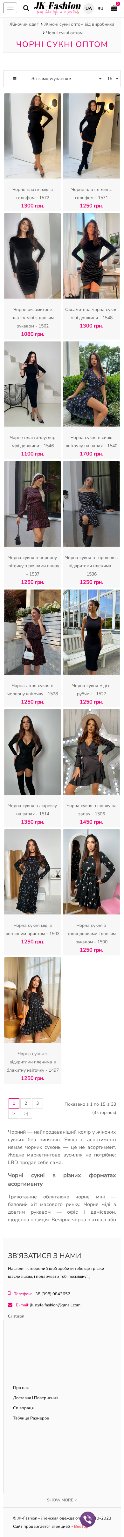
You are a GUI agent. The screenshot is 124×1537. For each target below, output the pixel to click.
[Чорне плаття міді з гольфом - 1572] (32, 137)
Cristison (16, 1316)
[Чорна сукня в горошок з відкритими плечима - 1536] (91, 505)
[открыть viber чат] (87, 1519)
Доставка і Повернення (36, 1398)
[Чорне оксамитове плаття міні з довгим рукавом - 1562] (32, 257)
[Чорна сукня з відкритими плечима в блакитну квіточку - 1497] (32, 1001)
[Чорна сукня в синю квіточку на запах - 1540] (91, 385)
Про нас (21, 1388)
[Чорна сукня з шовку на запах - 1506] (91, 753)
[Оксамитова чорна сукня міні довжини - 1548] (91, 257)
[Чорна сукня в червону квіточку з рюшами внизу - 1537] (32, 505)
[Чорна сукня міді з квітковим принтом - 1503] (32, 873)
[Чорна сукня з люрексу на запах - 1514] (32, 753)
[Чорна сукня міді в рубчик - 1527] (91, 634)
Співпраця (23, 1408)
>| (26, 1113)
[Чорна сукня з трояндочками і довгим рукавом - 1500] (91, 873)
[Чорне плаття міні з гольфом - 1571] (91, 137)
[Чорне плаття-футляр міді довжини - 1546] (32, 385)
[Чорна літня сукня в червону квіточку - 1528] (32, 634)
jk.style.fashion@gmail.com (55, 1305)
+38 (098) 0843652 (51, 1294)
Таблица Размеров (31, 1418)
